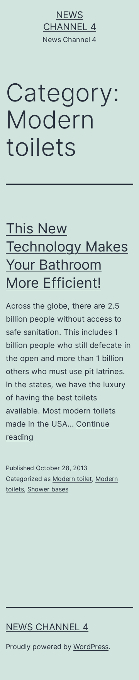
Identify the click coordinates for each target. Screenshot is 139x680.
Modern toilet (72, 479)
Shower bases (47, 489)
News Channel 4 (47, 627)
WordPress (90, 647)
